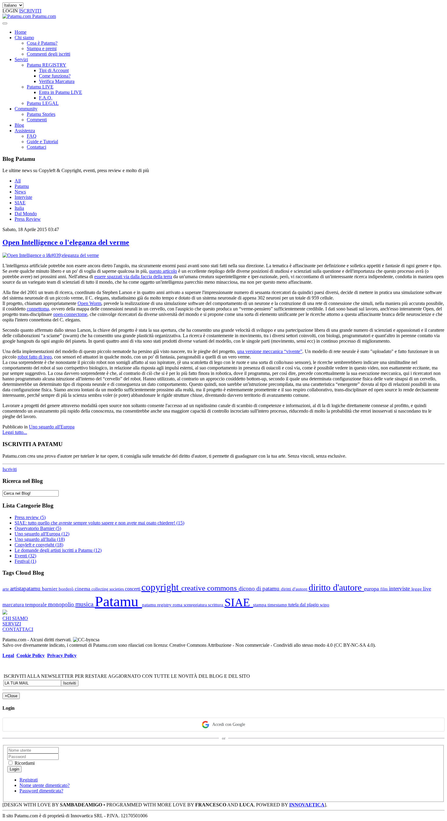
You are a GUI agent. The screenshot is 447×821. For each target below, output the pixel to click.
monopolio (61, 604)
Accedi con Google (228, 724)
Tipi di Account (54, 70)
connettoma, (38, 308)
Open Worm (89, 303)
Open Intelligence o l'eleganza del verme (65, 242)
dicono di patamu (260, 588)
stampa (260, 604)
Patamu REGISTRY (46, 65)
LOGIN (10, 10)
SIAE (20, 202)
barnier (50, 589)
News (20, 191)
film (384, 589)
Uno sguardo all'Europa (51, 426)
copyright (161, 587)
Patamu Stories (41, 114)
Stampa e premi (42, 48)
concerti (133, 588)
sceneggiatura (196, 604)
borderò (67, 588)
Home (20, 32)
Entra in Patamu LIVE (60, 92)
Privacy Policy (62, 655)
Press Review (28, 219)
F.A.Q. (45, 97)
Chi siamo (24, 37)
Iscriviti (9, 469)
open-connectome (70, 314)
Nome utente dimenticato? (44, 785)
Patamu (22, 186)
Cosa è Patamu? (42, 43)
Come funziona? (55, 75)
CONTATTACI (17, 629)
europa (372, 589)
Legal (8, 655)
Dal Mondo (26, 213)
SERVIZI (11, 623)
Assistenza (25, 130)
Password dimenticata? (41, 790)
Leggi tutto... (14, 432)
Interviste (23, 197)
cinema (83, 589)
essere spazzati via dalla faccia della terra (133, 276)
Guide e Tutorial (42, 141)
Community (26, 108)
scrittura (216, 604)
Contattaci (36, 147)
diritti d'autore (295, 589)
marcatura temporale (25, 605)
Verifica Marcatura (56, 81)
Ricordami (24, 763)
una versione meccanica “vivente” (269, 351)
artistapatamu (26, 588)
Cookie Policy (30, 655)
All (18, 180)
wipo (324, 604)
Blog (19, 125)
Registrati (28, 779)
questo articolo (163, 271)
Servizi (21, 59)
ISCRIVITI (30, 10)
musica (85, 604)
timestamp (278, 604)
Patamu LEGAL (43, 103)
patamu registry (157, 604)
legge (417, 588)
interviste (400, 588)
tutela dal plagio (304, 604)
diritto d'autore (336, 587)
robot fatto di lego (35, 356)
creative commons (210, 588)
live (427, 589)
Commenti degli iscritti (48, 54)
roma (178, 604)
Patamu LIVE (40, 86)
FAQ (31, 136)
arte (6, 589)
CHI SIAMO (15, 618)
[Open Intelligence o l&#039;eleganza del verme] (50, 255)
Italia (19, 208)
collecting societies (108, 589)
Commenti (37, 119)
